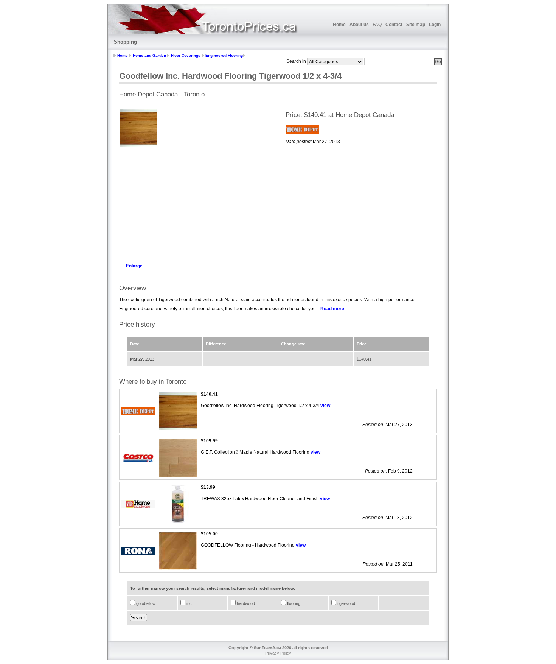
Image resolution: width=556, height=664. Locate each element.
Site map (415, 24)
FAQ (377, 24)
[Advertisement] (194, 203)
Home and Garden (149, 55)
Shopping (125, 42)
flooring (293, 603)
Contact (393, 24)
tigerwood (345, 603)
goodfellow (145, 603)
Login (435, 24)
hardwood (245, 603)
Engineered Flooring (224, 55)
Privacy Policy (278, 653)
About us (359, 24)
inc (188, 603)
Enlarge (134, 266)
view (325, 405)
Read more (332, 308)
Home (339, 24)
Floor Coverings (185, 55)
